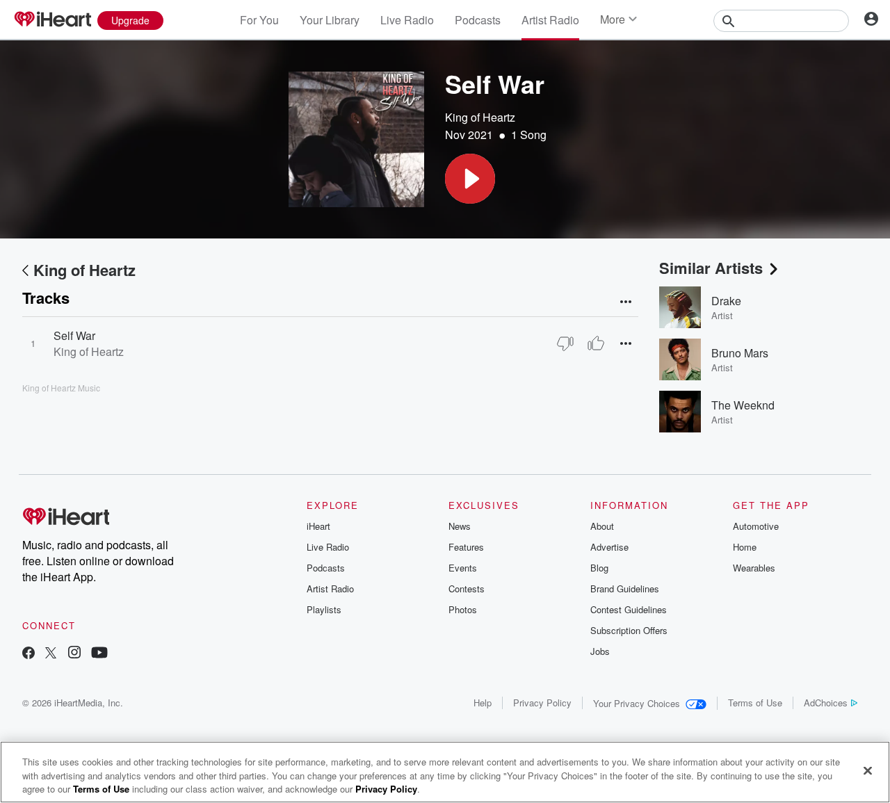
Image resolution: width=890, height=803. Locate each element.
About (602, 526)
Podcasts (478, 20)
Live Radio (407, 20)
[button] (470, 179)
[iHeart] (52, 20)
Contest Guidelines (628, 609)
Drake (726, 301)
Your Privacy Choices (636, 703)
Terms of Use (755, 702)
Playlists (324, 609)
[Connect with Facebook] (28, 654)
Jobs (600, 651)
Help (483, 702)
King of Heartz (480, 117)
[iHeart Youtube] (99, 654)
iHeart (318, 526)
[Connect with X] (50, 654)
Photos (462, 609)
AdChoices (826, 702)
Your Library (329, 20)
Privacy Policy (542, 702)
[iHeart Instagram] (74, 654)
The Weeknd (743, 405)
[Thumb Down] (565, 343)
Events (462, 567)
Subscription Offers (629, 630)
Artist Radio (550, 20)
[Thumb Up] (595, 343)
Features (466, 546)
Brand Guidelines (624, 588)
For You (259, 20)
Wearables (754, 567)
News (459, 526)
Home (744, 546)
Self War (74, 335)
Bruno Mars (739, 353)
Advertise (609, 546)
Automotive (756, 526)
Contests (466, 588)
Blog (599, 567)
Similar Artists (711, 268)
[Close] (867, 770)
